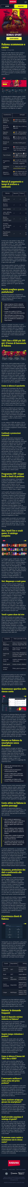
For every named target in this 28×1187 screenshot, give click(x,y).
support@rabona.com (19, 168)
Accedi (7, 6)
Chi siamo (4, 1169)
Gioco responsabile (21, 1169)
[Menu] (26, 2)
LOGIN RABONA (14, 39)
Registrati (21, 6)
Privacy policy (11, 1169)
